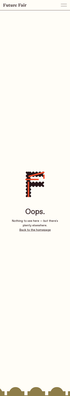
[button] (64, 5)
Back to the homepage (35, 230)
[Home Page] (13, 5)
